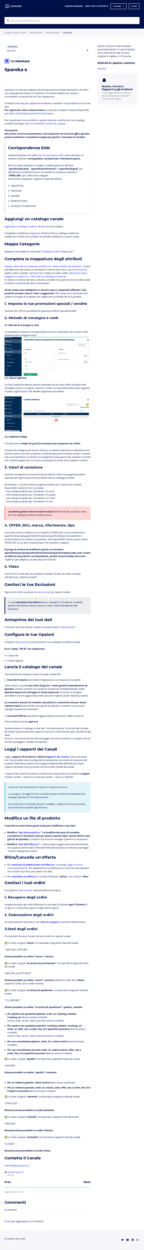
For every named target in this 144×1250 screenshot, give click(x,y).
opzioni (22, 642)
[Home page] (13, 6)
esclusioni (42, 592)
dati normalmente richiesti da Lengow (45, 123)
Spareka (67, 32)
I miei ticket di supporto (96, 6)
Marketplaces (52, 32)
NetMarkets (35, 32)
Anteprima (66, 627)
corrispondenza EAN (52, 155)
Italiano (117, 6)
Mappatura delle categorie (56, 251)
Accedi (7, 1221)
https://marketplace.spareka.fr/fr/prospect (31, 113)
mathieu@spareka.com (16, 1165)
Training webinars (74, 6)
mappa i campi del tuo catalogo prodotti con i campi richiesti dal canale (41, 266)
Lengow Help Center (15, 32)
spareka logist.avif (15, 1172)
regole (32, 273)
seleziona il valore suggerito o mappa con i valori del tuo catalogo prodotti (45, 274)
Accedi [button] (134, 6)
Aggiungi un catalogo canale (19, 226)
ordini (27, 890)
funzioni (76, 269)
